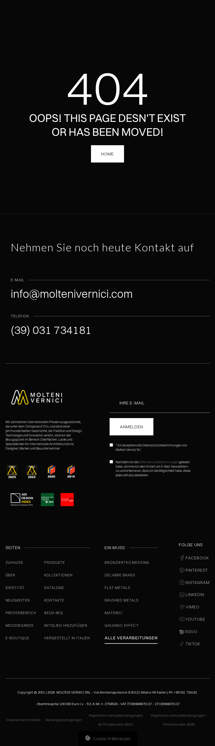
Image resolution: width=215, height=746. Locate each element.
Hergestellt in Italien (67, 638)
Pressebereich (21, 612)
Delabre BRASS (120, 575)
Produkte (54, 562)
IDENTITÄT (15, 587)
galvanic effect (122, 625)
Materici (113, 612)
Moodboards (20, 625)
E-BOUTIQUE (17, 638)
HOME (107, 153)
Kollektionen (58, 575)
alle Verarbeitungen (131, 637)
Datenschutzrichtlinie (23, 720)
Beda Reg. (54, 612)
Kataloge (54, 587)
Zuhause (14, 562)
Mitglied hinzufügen (65, 625)
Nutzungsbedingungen (63, 720)
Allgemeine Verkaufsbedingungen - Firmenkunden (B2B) (179, 719)
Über (10, 575)
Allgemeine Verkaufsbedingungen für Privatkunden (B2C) (116, 719)
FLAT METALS (117, 587)
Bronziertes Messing (127, 562)
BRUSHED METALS (122, 600)
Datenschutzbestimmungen (159, 462)
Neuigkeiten (18, 600)
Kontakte (54, 600)
